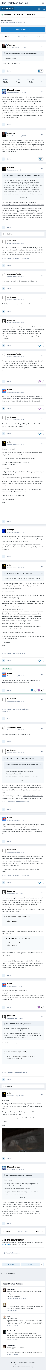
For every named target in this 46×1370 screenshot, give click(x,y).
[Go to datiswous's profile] (4, 242)
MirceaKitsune (13, 90)
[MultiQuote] (3, 71)
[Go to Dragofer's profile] (4, 46)
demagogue (7, 20)
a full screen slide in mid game (33, 796)
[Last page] (43, 36)
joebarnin (29, 53)
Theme (13, 1362)
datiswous (11, 241)
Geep (9, 390)
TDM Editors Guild (20, 22)
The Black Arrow (12, 1331)
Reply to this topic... (13, 1253)
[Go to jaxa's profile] (4, 1317)
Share (11, 1264)
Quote (9, 71)
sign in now (6, 1244)
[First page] (2, 36)
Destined (11, 167)
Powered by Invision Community (23, 1367)
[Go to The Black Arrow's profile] (4, 1332)
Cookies (32, 1362)
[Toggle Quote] (5, 53)
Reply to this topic (23, 29)
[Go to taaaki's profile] (4, 1305)
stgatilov (28, 758)
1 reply (15, 1310)
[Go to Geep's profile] (4, 391)
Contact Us (23, 1362)
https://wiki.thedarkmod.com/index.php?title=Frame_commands (23, 205)
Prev (7, 37)
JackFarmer (11, 1289)
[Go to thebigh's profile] (4, 531)
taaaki (9, 1304)
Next (39, 37)
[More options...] (42, 46)
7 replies (15, 1340)
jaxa (8, 1316)
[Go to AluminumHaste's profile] (4, 275)
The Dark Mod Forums (15, 3)
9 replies (15, 1354)
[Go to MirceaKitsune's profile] (4, 91)
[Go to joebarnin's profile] (4, 321)
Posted (16, 47)
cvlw (9, 442)
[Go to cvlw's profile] (4, 443)
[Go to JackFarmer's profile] (4, 1290)
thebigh (10, 530)
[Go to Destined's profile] (4, 169)
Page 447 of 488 (23, 37)
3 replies (15, 1325)
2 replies (23, 1298)
